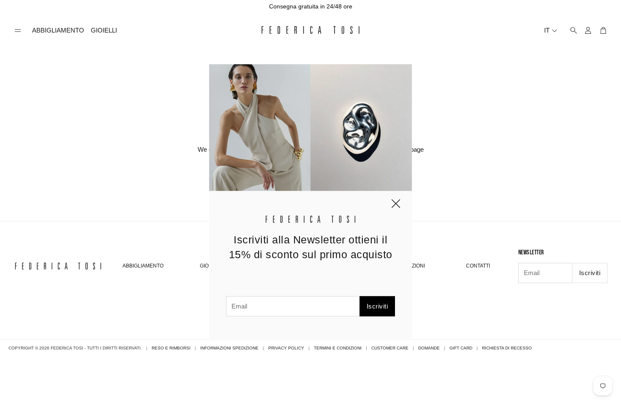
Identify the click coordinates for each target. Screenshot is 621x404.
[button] (18, 30)
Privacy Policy (286, 348)
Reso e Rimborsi (171, 348)
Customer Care (390, 348)
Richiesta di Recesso (507, 348)
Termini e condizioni (338, 348)
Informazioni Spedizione (229, 348)
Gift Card (460, 348)
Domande (429, 348)
